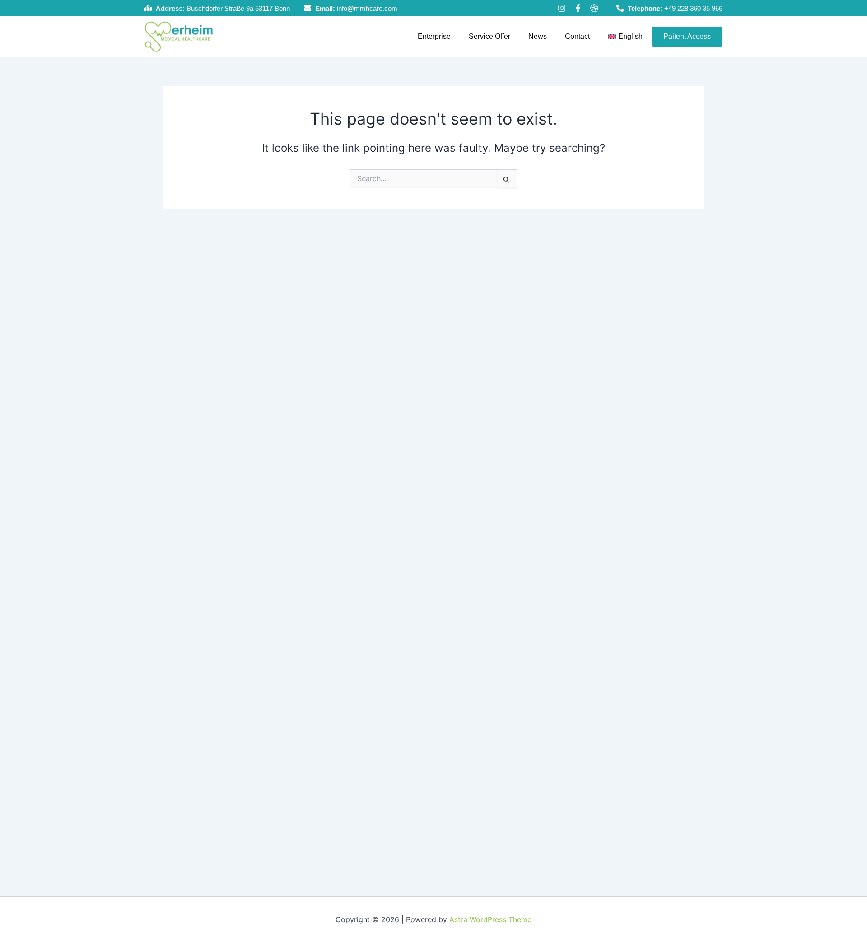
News (537, 36)
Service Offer (489, 36)
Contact (577, 36)
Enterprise (434, 36)
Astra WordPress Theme (490, 919)
